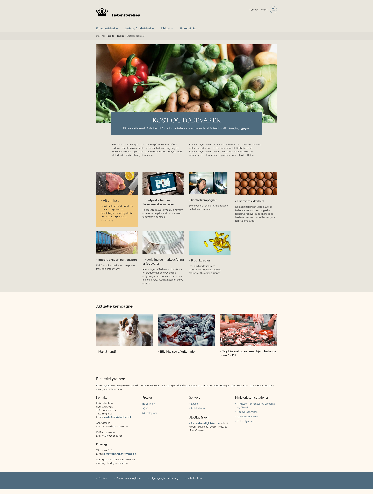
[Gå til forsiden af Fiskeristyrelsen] (118, 11)
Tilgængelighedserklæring (164, 478)
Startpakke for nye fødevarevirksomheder (158, 202)
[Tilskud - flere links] (171, 27)
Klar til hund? (107, 351)
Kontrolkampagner (204, 200)
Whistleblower (195, 478)
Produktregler (200, 260)
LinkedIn (150, 403)
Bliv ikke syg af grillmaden (178, 351)
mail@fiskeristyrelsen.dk (118, 417)
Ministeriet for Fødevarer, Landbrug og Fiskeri (256, 405)
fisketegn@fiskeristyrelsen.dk (120, 453)
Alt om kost (111, 200)
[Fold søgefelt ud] (273, 9)
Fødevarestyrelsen (247, 412)
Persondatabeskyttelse (128, 478)
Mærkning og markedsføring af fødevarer (163, 261)
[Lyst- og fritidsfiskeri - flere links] (152, 27)
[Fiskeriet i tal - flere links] (197, 27)
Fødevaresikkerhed (250, 201)
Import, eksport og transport (117, 259)
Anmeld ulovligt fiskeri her (206, 423)
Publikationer (198, 408)
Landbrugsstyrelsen (248, 416)
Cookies (102, 478)
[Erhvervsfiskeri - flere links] (116, 27)
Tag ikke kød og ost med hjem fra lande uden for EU (248, 353)
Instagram (151, 413)
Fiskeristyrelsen (245, 421)
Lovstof (195, 403)
